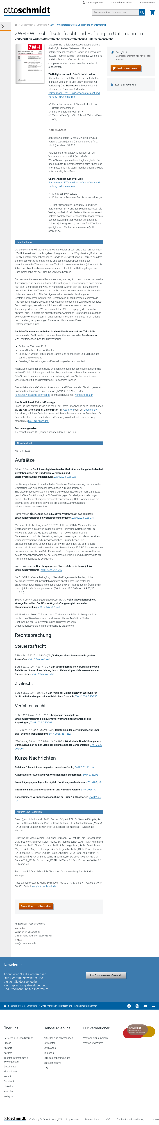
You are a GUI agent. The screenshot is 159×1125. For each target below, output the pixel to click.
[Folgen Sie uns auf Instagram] (137, 1006)
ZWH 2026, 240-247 (39, 659)
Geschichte (10, 1066)
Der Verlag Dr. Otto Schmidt (18, 1038)
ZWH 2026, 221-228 (65, 476)
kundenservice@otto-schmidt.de (32, 394)
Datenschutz (92, 1119)
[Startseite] (15, 1120)
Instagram (9, 1096)
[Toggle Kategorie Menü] (5, 26)
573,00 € (133, 55)
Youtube (8, 1091)
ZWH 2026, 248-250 (43, 674)
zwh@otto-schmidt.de (44, 886)
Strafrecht (42, 25)
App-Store (68, 409)
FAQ (45, 1067)
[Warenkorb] (152, 12)
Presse (7, 1043)
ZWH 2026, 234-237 (51, 569)
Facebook (9, 1081)
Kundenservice (147, 2)
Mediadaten (10, 1071)
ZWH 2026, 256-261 (41, 722)
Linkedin (8, 1086)
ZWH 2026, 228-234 (83, 517)
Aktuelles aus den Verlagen (58, 1038)
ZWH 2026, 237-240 (49, 607)
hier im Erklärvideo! (38, 420)
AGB (107, 1119)
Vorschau (48, 1052)
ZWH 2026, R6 (90, 774)
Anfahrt (8, 1047)
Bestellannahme (52, 1062)
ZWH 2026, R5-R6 (84, 767)
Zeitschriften (27, 25)
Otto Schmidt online (121, 2)
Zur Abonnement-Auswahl (106, 975)
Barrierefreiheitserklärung (130, 1119)
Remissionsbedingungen (56, 1057)
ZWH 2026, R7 (89, 789)
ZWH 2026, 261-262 (60, 733)
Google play (90, 409)
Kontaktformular (84, 394)
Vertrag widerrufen (93, 1043)
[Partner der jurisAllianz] (139, 1031)
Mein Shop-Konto (94, 2)
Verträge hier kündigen (95, 1038)
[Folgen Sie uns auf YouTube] (145, 1006)
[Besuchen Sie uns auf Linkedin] (152, 1006)
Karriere (8, 1052)
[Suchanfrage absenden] (142, 12)
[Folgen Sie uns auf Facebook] (129, 1006)
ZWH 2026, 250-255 (86, 696)
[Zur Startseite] (16, 25)
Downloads (49, 1047)
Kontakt (8, 1076)
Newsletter (49, 1043)
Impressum (72, 1119)
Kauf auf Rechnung (125, 84)
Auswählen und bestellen (36, 906)
